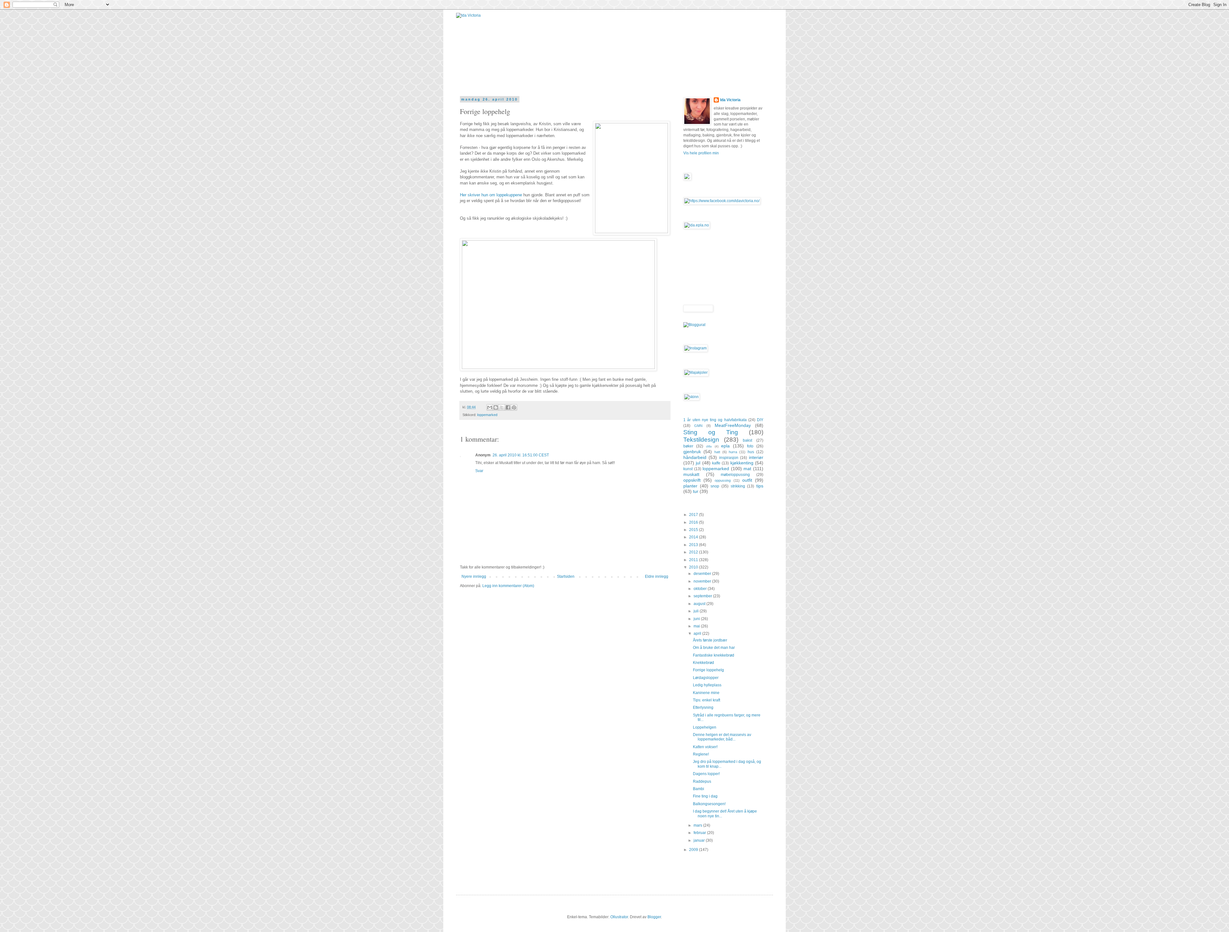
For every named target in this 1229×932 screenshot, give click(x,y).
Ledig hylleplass (707, 685)
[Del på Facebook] (508, 407)
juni (697, 619)
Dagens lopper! (706, 774)
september (703, 596)
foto (750, 446)
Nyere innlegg (474, 576)
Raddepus (702, 781)
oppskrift (692, 480)
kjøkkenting (741, 462)
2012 (694, 552)
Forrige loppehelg (708, 670)
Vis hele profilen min (701, 153)
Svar (479, 471)
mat (747, 468)
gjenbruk (692, 451)
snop (715, 486)
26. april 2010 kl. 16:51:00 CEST (521, 455)
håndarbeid (694, 457)
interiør (756, 457)
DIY (760, 420)
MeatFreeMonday (733, 425)
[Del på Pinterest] (514, 407)
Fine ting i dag (705, 796)
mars (698, 825)
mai (697, 626)
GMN (698, 426)
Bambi (698, 789)
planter (690, 485)
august (700, 603)
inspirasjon (728, 457)
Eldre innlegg (656, 576)
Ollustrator (619, 917)
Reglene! (701, 754)
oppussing (723, 480)
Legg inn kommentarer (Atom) (508, 586)
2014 (694, 537)
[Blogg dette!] (496, 407)
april (698, 633)
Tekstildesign (701, 439)
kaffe (716, 463)
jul (698, 462)
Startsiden (565, 576)
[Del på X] (502, 407)
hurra (733, 452)
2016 (694, 522)
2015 (694, 529)
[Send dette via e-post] (489, 407)
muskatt (691, 474)
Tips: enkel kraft (706, 700)
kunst (688, 469)
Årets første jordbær (710, 640)
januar (700, 840)
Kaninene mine (706, 693)
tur (695, 491)
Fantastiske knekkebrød (713, 655)
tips (759, 485)
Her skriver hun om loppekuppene (491, 194)
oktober (701, 588)
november (703, 581)
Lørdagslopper (706, 677)
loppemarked (487, 415)
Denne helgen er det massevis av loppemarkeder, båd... (722, 736)
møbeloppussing (735, 474)
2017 (694, 514)
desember (703, 573)
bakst (747, 440)
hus (751, 452)
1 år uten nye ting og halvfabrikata (715, 420)
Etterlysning (703, 707)
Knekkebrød (703, 662)
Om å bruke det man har (714, 647)
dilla (709, 446)
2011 (694, 560)
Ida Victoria (730, 100)
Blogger (654, 917)
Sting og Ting (710, 432)
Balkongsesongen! (709, 804)
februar (700, 832)
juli (697, 611)
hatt (717, 452)
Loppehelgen (704, 727)
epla (725, 445)
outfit (747, 480)
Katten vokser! (705, 747)
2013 (694, 545)
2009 (694, 849)
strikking (738, 486)
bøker (688, 446)
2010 (694, 567)
